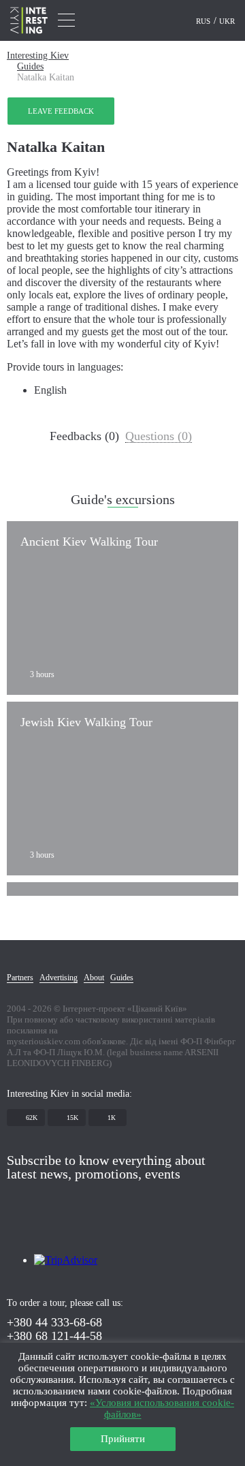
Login (175, 21)
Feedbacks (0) (84, 436)
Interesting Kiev (38, 55)
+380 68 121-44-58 (54, 1336)
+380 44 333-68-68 (54, 1322)
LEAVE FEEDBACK (61, 111)
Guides (30, 66)
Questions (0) (158, 436)
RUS (204, 21)
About (94, 977)
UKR (227, 21)
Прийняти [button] (123, 1438)
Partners (20, 977)
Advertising (58, 977)
